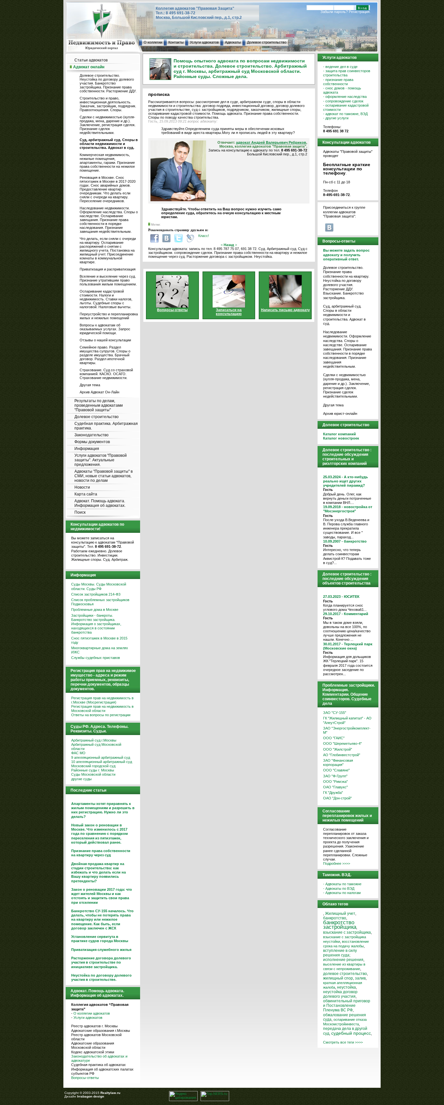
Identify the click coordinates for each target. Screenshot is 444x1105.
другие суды (81, 779)
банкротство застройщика (339, 924)
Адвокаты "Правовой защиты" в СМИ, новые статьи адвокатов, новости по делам (103, 476)
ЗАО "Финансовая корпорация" (338, 762)
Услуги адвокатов (204, 42)
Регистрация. (360, 12)
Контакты (176, 42)
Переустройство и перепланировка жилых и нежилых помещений (109, 316)
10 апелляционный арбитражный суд (101, 762)
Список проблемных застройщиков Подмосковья (100, 602)
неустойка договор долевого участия (340, 994)
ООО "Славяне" (336, 770)
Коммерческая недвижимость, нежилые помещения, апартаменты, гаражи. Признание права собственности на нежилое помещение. (107, 162)
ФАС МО (78, 753)
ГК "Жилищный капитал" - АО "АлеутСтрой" (347, 720)
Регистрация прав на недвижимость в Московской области (102, 708)
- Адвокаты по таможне (342, 884)
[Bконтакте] (166, 238)
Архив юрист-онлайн (340, 413)
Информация (86, 448)
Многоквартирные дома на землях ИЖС (99, 650)
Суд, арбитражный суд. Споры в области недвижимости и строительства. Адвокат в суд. (344, 314)
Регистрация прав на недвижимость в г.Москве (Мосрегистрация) (102, 700)
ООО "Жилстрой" (337, 749)
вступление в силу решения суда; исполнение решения (343, 955)
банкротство (334, 918)
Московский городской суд (93, 766)
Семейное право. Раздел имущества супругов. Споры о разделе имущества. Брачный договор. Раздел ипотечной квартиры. (105, 355)
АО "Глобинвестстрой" (341, 755)
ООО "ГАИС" (334, 738)
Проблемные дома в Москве (94, 610)
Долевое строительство (266, 42)
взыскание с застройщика (347, 932)
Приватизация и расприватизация (108, 269)
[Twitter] (178, 238)
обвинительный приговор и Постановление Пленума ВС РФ (346, 1005)
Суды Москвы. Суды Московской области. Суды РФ (98, 586)
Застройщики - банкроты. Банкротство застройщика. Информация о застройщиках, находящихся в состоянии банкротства (96, 624)
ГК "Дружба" (333, 793)
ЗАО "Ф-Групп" (335, 776)
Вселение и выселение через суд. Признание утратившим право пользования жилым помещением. (108, 280)
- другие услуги (335, 118)
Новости (82, 487)
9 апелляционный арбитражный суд (100, 757)
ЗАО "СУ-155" (334, 713)
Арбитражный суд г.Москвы (93, 740)
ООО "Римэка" (335, 781)
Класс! (203, 236)
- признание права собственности (338, 82)
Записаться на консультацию (229, 312)
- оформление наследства (345, 97)
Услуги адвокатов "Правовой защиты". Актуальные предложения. (100, 460)
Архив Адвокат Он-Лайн (99, 392)
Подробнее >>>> (336, 863)
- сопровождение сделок (343, 101)
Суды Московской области (93, 774)
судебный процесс (351, 1033)
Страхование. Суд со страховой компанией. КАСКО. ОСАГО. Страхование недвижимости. (106, 374)
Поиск (79, 512)
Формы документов (92, 442)
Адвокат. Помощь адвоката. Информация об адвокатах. (99, 503)
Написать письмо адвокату (285, 310)
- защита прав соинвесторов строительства (346, 73)
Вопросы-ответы (85, 1078)
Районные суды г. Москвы (92, 770)
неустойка (346, 987)
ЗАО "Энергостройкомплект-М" (347, 730)
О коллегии (153, 42)
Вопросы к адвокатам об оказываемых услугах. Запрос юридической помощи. (105, 329)
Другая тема (90, 385)
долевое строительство (345, 973)
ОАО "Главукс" (335, 787)
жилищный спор (338, 978)
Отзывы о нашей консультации (105, 340)
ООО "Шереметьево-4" (342, 743)
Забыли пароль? (334, 12)
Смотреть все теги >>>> (343, 1042)
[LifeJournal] (190, 238)
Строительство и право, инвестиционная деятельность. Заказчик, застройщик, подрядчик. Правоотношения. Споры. (108, 104)
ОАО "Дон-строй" (337, 798)
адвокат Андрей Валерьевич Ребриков (271, 142)
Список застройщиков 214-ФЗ (96, 594)
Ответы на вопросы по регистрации (100, 715)
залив (360, 978)
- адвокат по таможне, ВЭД (345, 114)
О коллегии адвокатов (91, 1013)
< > (229, 245)
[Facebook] (154, 238)
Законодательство (91, 435)
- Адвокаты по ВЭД (338, 888)
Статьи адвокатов (91, 60)
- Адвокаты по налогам (342, 893)
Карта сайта (85, 494)
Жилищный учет (340, 913)
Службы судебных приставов (95, 658)
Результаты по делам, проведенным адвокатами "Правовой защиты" (98, 405)
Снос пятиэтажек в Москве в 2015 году (99, 640)
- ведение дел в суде (340, 67)
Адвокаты (233, 42)
